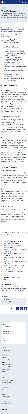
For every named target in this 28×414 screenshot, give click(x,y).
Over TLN (4, 347)
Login (22, 2)
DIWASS (15, 198)
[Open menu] (25, 2)
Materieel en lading (6, 396)
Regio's (3, 362)
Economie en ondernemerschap (9, 384)
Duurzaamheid (5, 398)
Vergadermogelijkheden (7, 366)
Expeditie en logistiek (6, 387)
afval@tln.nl (7, 292)
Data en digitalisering (6, 382)
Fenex (3, 389)
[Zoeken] (19, 2)
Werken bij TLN (5, 371)
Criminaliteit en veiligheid (7, 380)
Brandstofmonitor (6, 411)
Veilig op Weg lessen (6, 369)
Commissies (4, 355)
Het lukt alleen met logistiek (8, 373)
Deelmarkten (4, 357)
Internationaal (5, 391)
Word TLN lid (5, 407)
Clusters (3, 352)
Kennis (3, 377)
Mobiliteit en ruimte (6, 401)
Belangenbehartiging (6, 350)
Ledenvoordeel (5, 409)
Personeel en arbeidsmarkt (8, 403)
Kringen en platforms (6, 359)
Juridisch (4, 394)
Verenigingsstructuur (6, 364)
